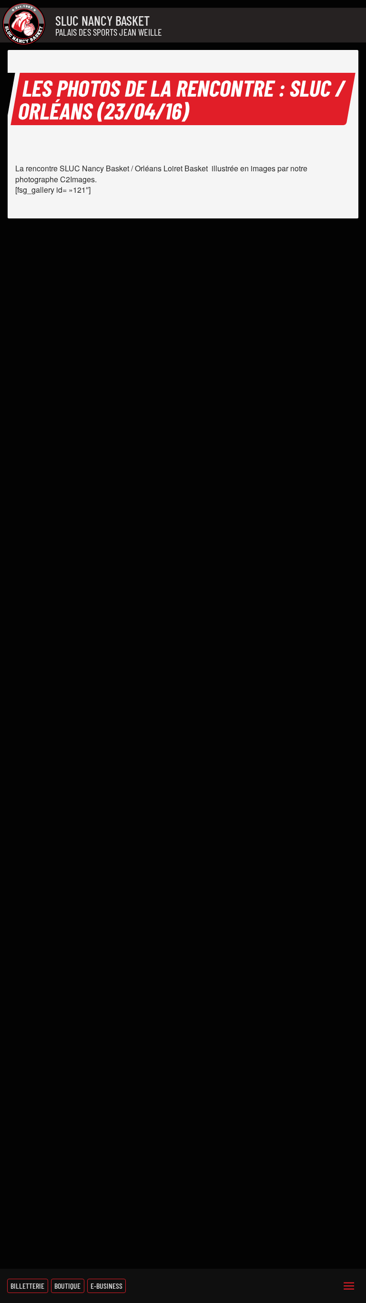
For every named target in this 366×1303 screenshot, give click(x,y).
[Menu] (348, 1285)
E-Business (106, 1285)
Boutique (67, 1285)
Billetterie (27, 1285)
